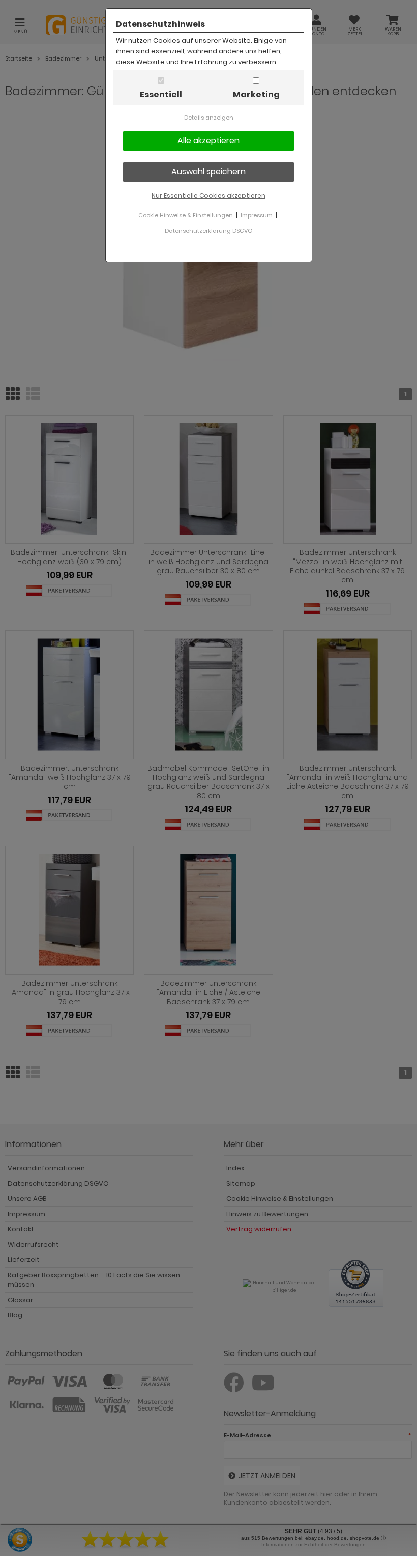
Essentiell (161, 94)
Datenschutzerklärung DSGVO (208, 231)
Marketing (256, 94)
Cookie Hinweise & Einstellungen (185, 215)
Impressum (257, 215)
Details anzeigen (208, 117)
